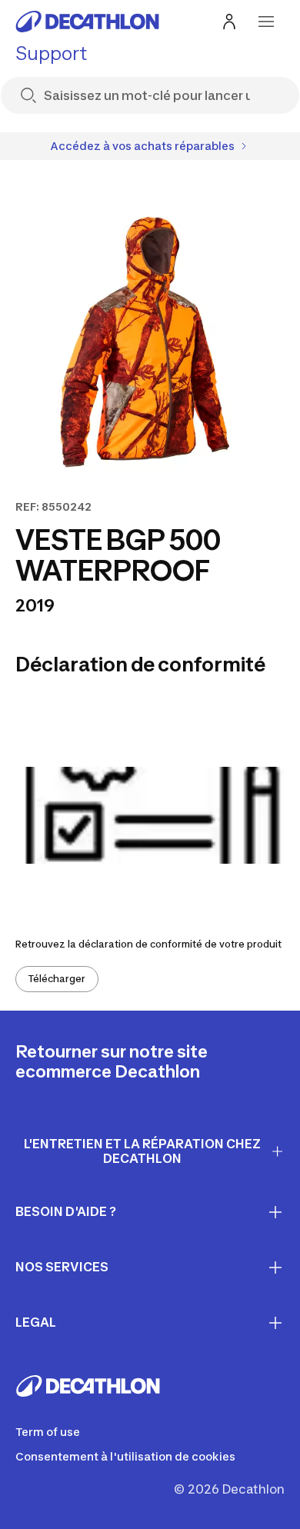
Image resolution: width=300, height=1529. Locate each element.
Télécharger (56, 978)
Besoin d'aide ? (65, 1211)
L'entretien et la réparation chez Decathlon (142, 1151)
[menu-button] (266, 21)
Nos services (61, 1266)
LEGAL (35, 1322)
